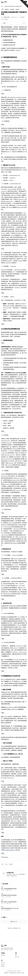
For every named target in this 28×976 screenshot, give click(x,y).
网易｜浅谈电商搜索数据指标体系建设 (9, 888)
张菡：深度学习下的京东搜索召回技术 (9, 901)
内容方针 (3, 964)
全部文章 (3, 955)
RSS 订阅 (17, 957)
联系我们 (3, 966)
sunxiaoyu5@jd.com (10, 850)
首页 (2, 6)
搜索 (16, 955)
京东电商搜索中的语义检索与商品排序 (9, 895)
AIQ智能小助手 (10, 872)
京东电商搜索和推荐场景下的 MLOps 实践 (9, 908)
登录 (25, 1)
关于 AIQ (3, 962)
